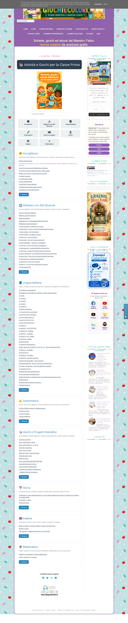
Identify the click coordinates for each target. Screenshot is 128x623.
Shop (99, 149)
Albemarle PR (69, 610)
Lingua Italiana (70, 124)
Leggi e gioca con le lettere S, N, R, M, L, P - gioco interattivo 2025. (39, 347)
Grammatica (28, 135)
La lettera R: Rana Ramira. (27, 344)
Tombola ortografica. (25, 309)
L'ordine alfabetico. (25, 416)
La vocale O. (22, 307)
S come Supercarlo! (25, 267)
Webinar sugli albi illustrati (27, 216)
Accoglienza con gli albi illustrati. (29, 190)
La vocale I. (22, 304)
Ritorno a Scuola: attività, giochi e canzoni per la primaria (102, 389)
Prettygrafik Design (88, 610)
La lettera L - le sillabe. (26, 334)
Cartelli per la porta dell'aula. (28, 184)
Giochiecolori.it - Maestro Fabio (44, 610)
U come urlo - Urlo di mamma (28, 237)
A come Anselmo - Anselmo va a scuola (31, 226)
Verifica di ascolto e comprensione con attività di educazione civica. (40, 377)
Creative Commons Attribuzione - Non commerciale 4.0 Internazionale (99, 174)
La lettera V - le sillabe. (26, 355)
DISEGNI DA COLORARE (64, 29)
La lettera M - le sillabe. (26, 331)
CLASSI (33, 29)
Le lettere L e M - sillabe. (26, 336)
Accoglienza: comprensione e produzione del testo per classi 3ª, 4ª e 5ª (103, 373)
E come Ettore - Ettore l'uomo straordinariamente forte (36, 229)
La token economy (24, 176)
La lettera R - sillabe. (25, 339)
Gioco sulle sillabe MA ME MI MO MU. (30, 461)
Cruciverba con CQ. (25, 369)
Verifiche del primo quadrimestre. (29, 372)
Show (126, 311)
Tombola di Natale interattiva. (28, 472)
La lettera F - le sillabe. (26, 350)
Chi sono (99, 145)
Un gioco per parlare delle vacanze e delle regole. (34, 171)
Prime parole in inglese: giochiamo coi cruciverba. (34, 531)
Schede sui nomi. (24, 411)
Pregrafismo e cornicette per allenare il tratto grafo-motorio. (38, 293)
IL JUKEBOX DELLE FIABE (75, 34)
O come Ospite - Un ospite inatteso (30, 235)
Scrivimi (99, 153)
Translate (31, 23)
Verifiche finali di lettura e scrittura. (30, 382)
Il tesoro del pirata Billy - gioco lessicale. (31, 361)
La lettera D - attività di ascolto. (29, 358)
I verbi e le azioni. (24, 414)
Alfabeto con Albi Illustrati (49, 125)
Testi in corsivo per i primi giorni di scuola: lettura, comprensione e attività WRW (103, 404)
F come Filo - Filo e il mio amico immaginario (32, 245)
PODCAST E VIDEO (34, 34)
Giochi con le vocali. (25, 450)
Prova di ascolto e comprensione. (29, 374)
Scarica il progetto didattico (27, 213)
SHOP (98, 34)
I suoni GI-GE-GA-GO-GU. (26, 323)
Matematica (49, 144)
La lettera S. (22, 326)
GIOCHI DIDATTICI (82, 29)
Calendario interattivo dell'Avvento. (30, 469)
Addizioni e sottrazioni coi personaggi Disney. (33, 554)
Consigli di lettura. (24, 385)
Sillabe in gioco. (24, 459)
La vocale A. (22, 298)
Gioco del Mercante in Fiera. (27, 464)
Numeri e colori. (24, 529)
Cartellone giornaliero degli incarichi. (30, 187)
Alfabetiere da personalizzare (28, 224)
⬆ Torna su (23, 194)
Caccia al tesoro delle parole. (28, 467)
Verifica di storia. (24, 503)
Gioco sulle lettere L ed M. (27, 442)
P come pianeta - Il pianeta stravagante (31, 259)
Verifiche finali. (23, 380)
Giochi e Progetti (49, 135)
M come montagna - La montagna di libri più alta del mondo (38, 254)
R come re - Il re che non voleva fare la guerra (33, 264)
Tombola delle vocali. (25, 456)
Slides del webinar (24, 218)
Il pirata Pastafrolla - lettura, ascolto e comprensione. (35, 363)
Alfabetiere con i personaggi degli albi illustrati (33, 221)
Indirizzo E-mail (99, 102)
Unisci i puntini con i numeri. (28, 557)
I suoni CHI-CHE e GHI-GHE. (27, 315)
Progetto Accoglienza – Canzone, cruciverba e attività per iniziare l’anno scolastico (103, 357)
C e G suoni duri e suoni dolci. (28, 312)
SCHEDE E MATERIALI (46, 29)
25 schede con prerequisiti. (27, 290)
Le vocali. (22, 296)
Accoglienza (28, 124)
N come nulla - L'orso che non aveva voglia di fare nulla (36, 256)
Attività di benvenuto (25, 161)
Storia (71, 135)
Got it (106, 4)
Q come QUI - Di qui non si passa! (29, 262)
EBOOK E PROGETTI (98, 29)
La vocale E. (22, 301)
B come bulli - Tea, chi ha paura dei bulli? (31, 240)
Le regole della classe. (26, 179)
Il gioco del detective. (25, 182)
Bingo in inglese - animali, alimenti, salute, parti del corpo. (37, 526)
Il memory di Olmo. (25, 440)
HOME (25, 29)
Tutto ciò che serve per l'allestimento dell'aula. (33, 168)
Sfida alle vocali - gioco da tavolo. (29, 453)
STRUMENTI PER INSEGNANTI (53, 34)
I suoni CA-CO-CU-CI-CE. (26, 320)
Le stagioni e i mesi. (25, 500)
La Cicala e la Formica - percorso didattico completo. (35, 366)
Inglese (28, 144)
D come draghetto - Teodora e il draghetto (32, 243)
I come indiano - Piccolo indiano (29, 232)
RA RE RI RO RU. (24, 342)
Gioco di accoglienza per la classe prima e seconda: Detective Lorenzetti (103, 420)
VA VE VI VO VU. (24, 353)
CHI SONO (89, 34)
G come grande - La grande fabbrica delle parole (34, 248)
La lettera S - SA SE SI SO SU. (27, 328)
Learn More (98, 4)
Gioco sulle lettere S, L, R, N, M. (28, 445)
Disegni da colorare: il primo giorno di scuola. (33, 173)
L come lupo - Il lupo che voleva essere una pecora (35, 251)
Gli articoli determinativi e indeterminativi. (32, 408)
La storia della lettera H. (26, 317)
